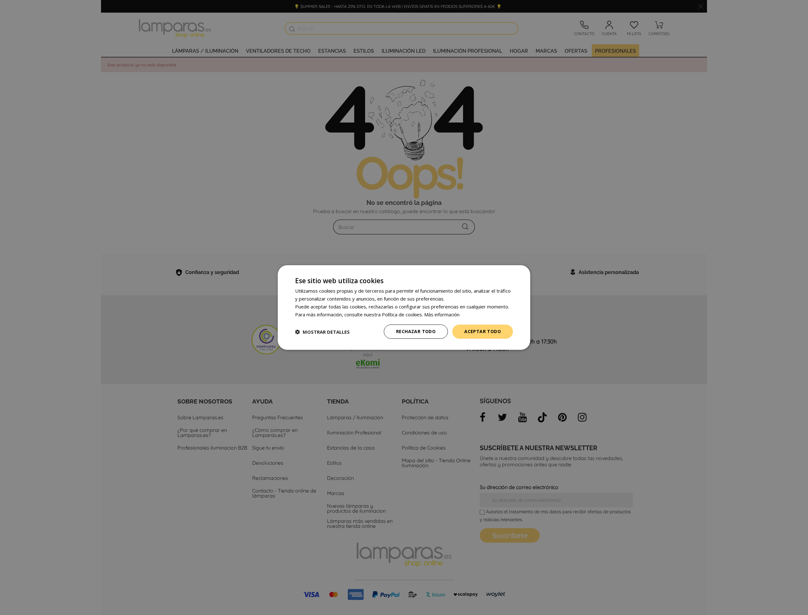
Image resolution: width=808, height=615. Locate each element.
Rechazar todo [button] (416, 331)
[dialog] (404, 307)
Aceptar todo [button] (482, 331)
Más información (442, 314)
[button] (322, 331)
